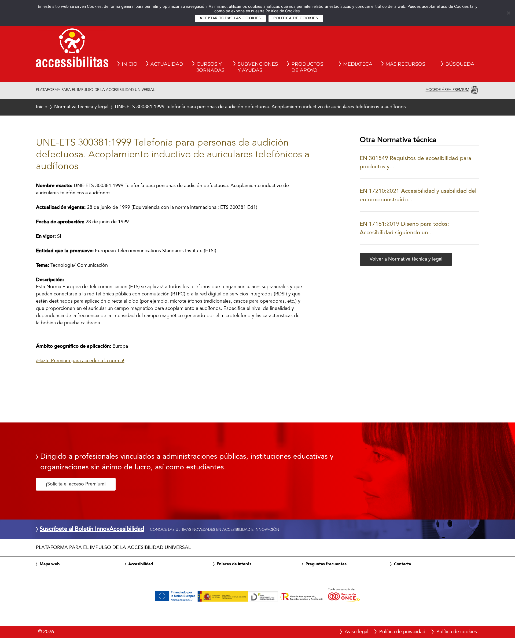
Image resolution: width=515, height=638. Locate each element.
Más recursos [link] (405, 64)
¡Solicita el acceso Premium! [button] (76, 484)
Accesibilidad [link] (140, 564)
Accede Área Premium (447, 90)
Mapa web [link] (50, 564)
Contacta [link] (402, 564)
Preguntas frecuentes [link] (326, 564)
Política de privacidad (402, 631)
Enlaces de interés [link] (234, 564)
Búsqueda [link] (459, 64)
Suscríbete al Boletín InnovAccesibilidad (92, 529)
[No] (508, 13)
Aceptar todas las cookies (230, 18)
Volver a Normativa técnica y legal (406, 259)
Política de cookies (295, 18)
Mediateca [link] (357, 64)
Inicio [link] (129, 64)
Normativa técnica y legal (81, 107)
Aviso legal (356, 631)
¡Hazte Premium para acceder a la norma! (80, 360)
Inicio (41, 107)
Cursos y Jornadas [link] (211, 67)
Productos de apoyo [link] (307, 67)
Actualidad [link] (166, 64)
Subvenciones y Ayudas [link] (258, 67)
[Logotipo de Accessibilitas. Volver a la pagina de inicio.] (72, 50)
